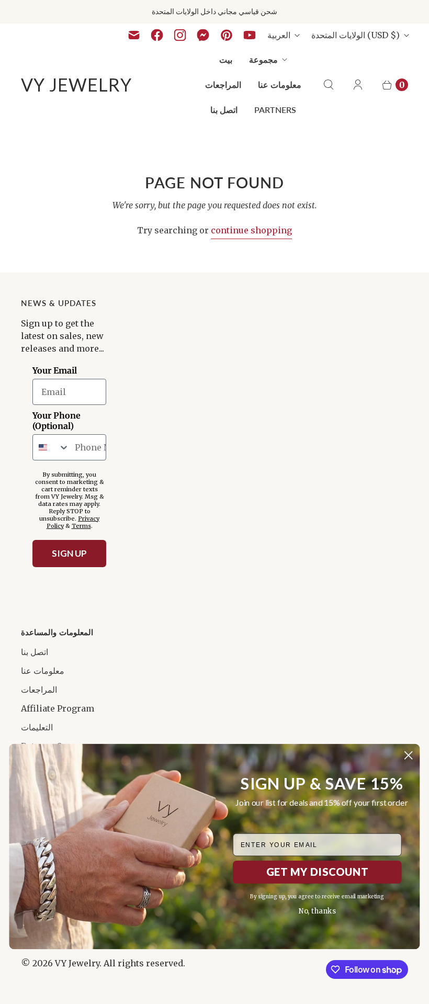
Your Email (54, 370)
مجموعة (263, 59)
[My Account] (357, 84)
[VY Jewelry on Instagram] (179, 35)
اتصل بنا (224, 110)
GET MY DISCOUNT (317, 871)
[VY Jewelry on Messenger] (203, 35)
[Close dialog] (408, 755)
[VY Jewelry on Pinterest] (226, 35)
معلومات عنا (279, 84)
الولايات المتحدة (355, 35)
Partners (275, 110)
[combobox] (51, 447)
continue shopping (251, 230)
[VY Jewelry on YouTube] (249, 35)
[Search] (328, 84)
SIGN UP (69, 553)
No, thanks (317, 911)
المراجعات (223, 84)
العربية (278, 35)
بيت (225, 59)
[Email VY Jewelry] (133, 35)
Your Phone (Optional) (56, 420)
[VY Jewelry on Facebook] (156, 35)
